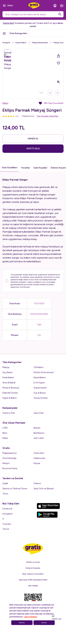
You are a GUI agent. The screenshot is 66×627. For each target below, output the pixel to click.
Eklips (5, 103)
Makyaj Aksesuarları (40, 42)
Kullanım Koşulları (33, 568)
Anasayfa (6, 42)
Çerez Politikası (30, 616)
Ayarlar (44, 622)
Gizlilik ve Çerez (33, 562)
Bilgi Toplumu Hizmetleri (33, 574)
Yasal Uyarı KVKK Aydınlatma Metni (33, 580)
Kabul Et (22, 622)
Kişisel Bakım (21, 42)
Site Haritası (33, 586)
